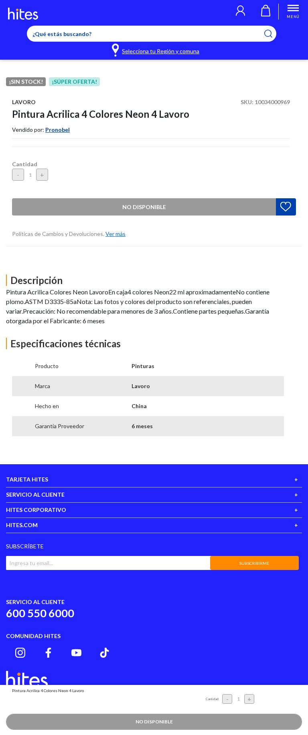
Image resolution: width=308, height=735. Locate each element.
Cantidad (24, 164)
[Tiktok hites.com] (104, 653)
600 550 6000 (40, 613)
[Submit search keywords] (273, 34)
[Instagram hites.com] (20, 653)
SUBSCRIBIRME (254, 563)
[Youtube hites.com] (76, 653)
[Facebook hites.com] (48, 653)
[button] (240, 12)
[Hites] (23, 14)
